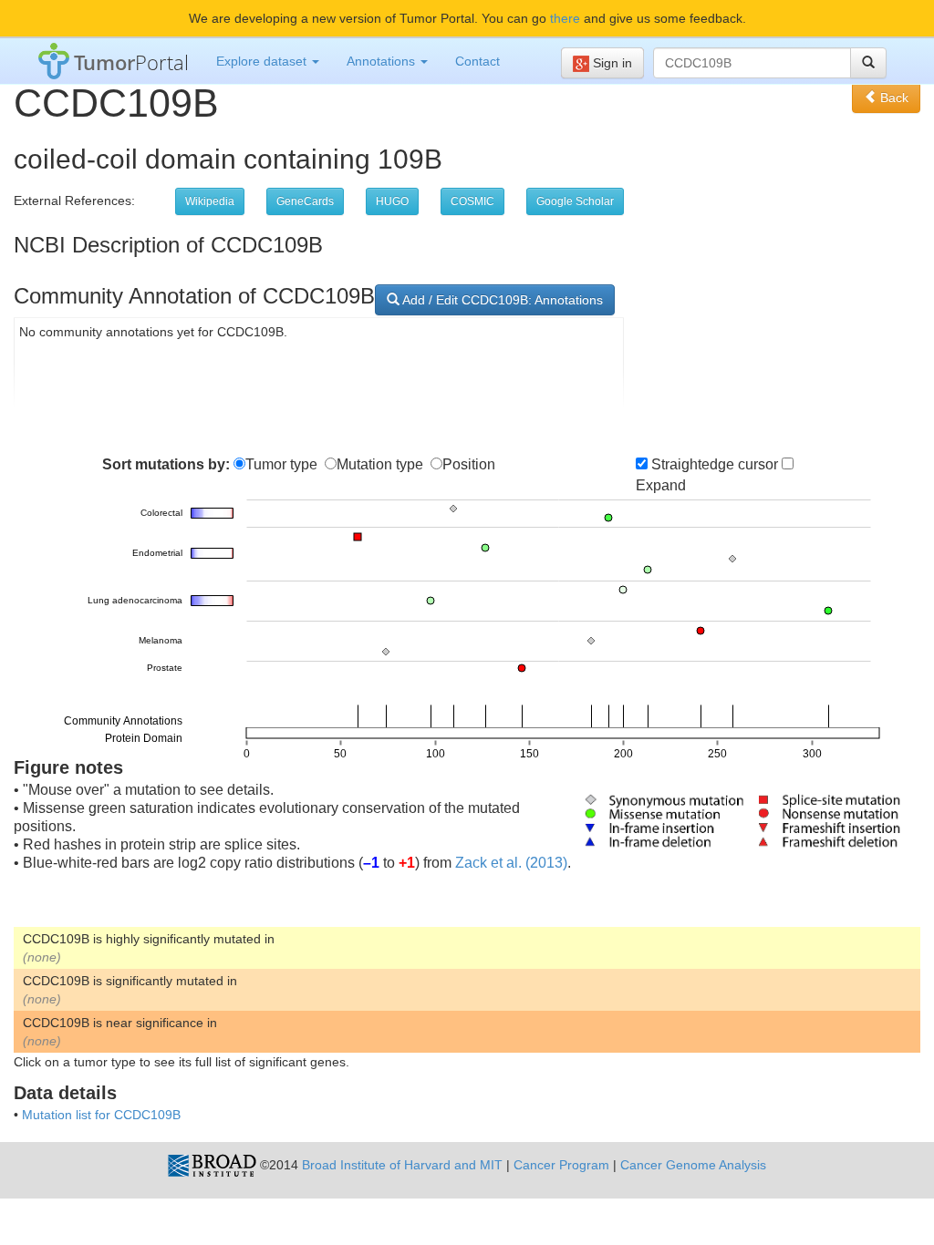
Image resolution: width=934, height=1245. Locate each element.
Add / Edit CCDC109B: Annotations (501, 300)
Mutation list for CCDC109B (101, 1114)
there (565, 18)
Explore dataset (263, 61)
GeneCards (305, 201)
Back (892, 97)
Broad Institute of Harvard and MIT (402, 1165)
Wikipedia (209, 201)
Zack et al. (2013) (511, 862)
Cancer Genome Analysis (693, 1165)
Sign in (610, 63)
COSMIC (472, 201)
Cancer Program (561, 1165)
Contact (477, 61)
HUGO (392, 201)
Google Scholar (575, 201)
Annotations (383, 61)
